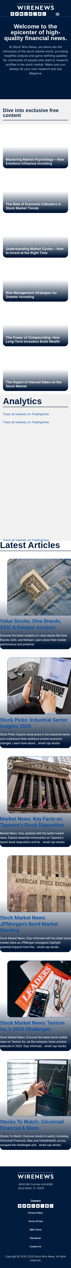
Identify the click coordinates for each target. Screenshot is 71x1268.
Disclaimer (35, 1238)
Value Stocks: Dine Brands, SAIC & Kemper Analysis (30, 624)
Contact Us (35, 1246)
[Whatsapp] (44, 14)
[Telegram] (40, 14)
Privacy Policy (35, 1212)
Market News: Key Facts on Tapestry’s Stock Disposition (32, 822)
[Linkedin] (30, 14)
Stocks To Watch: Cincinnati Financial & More (32, 1125)
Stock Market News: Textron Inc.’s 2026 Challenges (32, 1026)
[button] (57, 14)
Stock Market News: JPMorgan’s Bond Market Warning (29, 924)
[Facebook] (12, 14)
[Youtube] (21, 14)
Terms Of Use (35, 1221)
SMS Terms (35, 1229)
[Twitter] (17, 14)
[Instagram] (26, 14)
